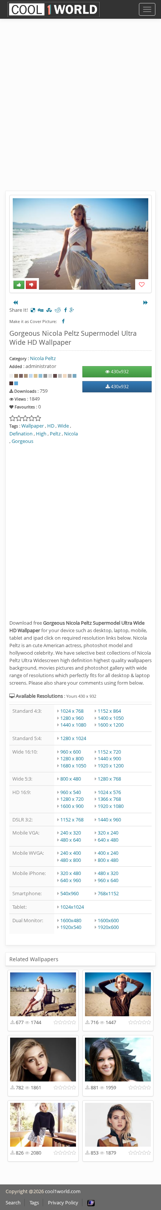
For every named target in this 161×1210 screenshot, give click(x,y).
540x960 (69, 893)
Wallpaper (32, 425)
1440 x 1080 (73, 724)
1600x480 (70, 920)
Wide (63, 425)
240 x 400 (70, 853)
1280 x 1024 (73, 738)
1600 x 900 (71, 806)
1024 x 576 (109, 792)
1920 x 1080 (111, 806)
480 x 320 (108, 873)
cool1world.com (62, 1191)
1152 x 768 (71, 819)
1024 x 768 (71, 710)
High (41, 433)
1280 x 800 (71, 758)
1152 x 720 (109, 751)
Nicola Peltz (43, 358)
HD (50, 425)
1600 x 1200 (111, 724)
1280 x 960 (71, 718)
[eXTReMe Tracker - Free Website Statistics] (91, 1202)
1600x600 (108, 920)
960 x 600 (70, 751)
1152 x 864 (109, 710)
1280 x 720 (71, 799)
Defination (21, 433)
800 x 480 (70, 778)
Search (13, 1202)
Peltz (55, 433)
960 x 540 (70, 792)
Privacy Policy (63, 1202)
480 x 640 (70, 839)
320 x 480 (70, 873)
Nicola (71, 433)
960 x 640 (108, 880)
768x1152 (108, 893)
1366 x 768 (109, 799)
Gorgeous (22, 441)
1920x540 (70, 927)
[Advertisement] (80, 110)
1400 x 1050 (111, 718)
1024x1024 (72, 906)
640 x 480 (108, 839)
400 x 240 (108, 853)
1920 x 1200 (111, 765)
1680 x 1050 (73, 765)
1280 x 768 (109, 778)
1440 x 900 (109, 758)
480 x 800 (70, 860)
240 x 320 (70, 832)
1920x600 (108, 927)
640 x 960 (70, 880)
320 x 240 (108, 832)
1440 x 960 (109, 819)
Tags (34, 1202)
